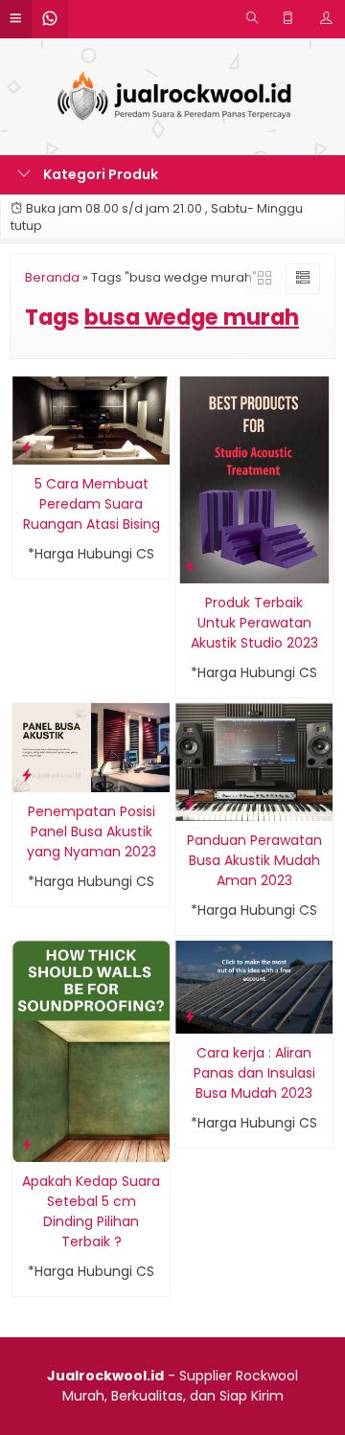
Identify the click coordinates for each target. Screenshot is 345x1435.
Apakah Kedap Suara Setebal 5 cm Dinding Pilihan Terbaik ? (91, 1211)
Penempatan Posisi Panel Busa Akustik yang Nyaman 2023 (91, 831)
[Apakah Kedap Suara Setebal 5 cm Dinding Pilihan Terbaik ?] (91, 1050)
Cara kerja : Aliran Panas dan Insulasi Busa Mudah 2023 (254, 1073)
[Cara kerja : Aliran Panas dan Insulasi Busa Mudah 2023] (254, 986)
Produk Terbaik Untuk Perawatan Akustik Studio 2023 (254, 622)
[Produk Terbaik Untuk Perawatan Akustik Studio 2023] (254, 479)
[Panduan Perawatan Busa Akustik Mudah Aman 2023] (254, 760)
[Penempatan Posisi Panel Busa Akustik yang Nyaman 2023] (91, 746)
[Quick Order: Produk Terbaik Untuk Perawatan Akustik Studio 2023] (189, 566)
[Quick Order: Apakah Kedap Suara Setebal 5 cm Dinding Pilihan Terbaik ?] (26, 1144)
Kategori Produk (99, 174)
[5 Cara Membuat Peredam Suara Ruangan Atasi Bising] (91, 419)
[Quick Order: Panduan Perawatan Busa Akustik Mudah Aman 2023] (189, 803)
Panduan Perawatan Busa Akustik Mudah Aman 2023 (254, 860)
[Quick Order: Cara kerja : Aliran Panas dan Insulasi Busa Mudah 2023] (189, 1016)
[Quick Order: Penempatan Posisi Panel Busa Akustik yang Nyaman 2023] (26, 774)
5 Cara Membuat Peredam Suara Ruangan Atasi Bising (91, 504)
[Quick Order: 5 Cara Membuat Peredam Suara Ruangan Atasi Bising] (26, 447)
